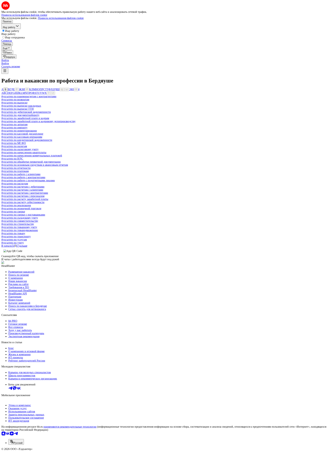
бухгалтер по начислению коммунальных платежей (31, 155)
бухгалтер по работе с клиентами (20, 174)
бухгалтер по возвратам (15, 99)
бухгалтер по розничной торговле (21, 208)
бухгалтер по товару (13, 233)
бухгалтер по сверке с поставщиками (23, 214)
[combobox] (16, 442)
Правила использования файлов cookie (61, 18)
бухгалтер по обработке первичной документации (31, 161)
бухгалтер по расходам (14, 183)
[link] (7, 52)
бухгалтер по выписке (14, 102)
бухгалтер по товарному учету (19, 227)
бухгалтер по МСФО (13, 143)
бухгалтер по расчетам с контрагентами (24, 192)
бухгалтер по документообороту (20, 115)
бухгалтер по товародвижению (19, 230)
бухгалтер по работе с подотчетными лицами (28, 180)
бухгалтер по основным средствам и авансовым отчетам (34, 164)
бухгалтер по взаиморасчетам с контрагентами (28, 96)
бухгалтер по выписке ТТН (17, 108)
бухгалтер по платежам (15, 171)
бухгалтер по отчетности (16, 168)
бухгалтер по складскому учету (19, 217)
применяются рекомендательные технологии (69, 426)
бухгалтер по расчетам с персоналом (22, 196)
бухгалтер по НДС (12, 158)
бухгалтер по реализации (16, 205)
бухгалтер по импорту (14, 127)
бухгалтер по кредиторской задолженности (26, 140)
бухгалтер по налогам (14, 146)
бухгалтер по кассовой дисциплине (22, 133)
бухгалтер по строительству (17, 224)
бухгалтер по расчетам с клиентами (22, 189)
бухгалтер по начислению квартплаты (23, 152)
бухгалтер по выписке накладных (21, 105)
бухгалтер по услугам (14, 239)
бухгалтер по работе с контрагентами (23, 177)
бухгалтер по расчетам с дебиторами (22, 186)
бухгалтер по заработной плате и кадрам (25, 118)
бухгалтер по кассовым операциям (21, 136)
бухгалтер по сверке (13, 211)
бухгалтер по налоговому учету (20, 149)
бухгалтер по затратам (14, 124)
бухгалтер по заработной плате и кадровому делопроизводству (38, 121)
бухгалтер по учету (12, 242)
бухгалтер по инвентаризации (19, 130)
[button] (5, 60)
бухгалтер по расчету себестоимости (22, 202)
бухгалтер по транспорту (16, 236)
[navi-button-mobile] (4, 71)
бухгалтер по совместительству (19, 220)
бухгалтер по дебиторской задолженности (26, 111)
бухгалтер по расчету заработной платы (24, 199)
